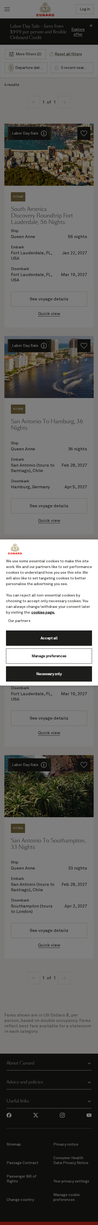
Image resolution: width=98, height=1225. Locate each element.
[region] (49, 613)
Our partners (19, 621)
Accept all (49, 638)
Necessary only (49, 674)
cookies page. (43, 612)
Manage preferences (49, 656)
